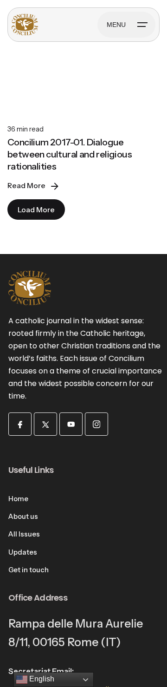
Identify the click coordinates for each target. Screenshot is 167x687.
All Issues (24, 534)
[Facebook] (20, 424)
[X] (45, 424)
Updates (22, 552)
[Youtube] (71, 424)
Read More (26, 185)
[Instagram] (96, 424)
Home (18, 499)
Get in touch (28, 570)
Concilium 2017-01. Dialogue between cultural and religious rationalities (69, 154)
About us (23, 516)
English (40, 679)
